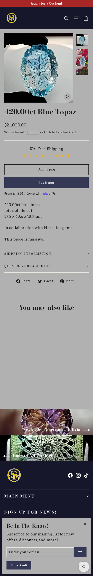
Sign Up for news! (30, 512)
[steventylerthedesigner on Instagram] (78, 475)
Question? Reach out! (27, 266)
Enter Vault (19, 565)
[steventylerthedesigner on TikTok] (86, 475)
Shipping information (27, 254)
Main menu (19, 496)
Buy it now (46, 182)
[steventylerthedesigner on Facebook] (70, 475)
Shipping (32, 132)
